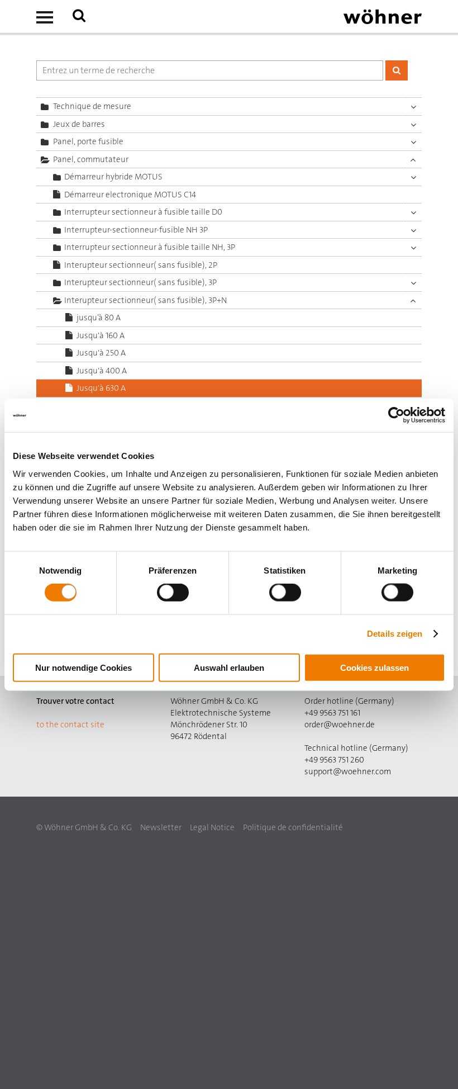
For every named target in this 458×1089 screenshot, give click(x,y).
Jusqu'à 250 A (101, 352)
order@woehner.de (339, 724)
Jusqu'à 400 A (102, 370)
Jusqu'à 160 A (101, 335)
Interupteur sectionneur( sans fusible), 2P (140, 265)
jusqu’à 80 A (99, 317)
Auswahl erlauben (229, 667)
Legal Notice (212, 827)
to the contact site (70, 724)
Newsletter (161, 827)
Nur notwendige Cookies (83, 667)
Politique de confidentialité (293, 827)
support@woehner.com (347, 771)
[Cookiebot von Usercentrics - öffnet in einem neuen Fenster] (396, 415)
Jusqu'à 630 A (101, 388)
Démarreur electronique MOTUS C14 (130, 194)
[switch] (175, 595)
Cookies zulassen (374, 667)
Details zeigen (394, 633)
